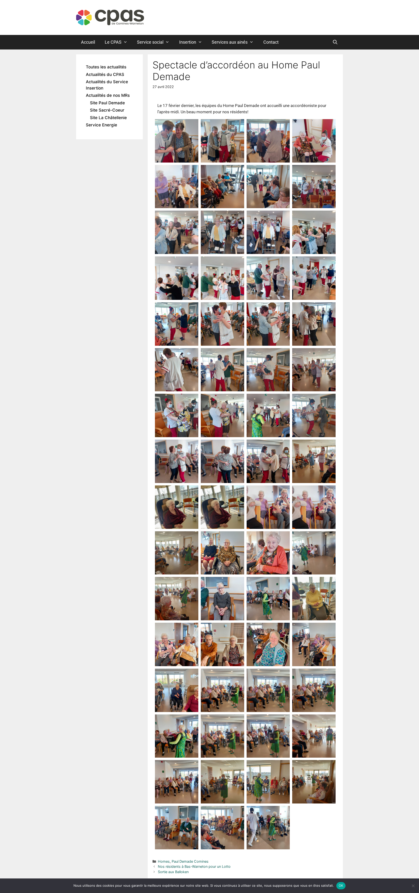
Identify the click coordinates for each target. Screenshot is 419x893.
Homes (164, 861)
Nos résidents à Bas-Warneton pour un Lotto (194, 866)
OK (341, 885)
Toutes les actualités (106, 67)
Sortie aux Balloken (173, 872)
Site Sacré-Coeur (107, 110)
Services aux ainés (230, 42)
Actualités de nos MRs (108, 95)
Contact (271, 42)
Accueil (88, 42)
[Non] (413, 885)
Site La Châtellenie (108, 117)
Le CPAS (113, 42)
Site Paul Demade (107, 102)
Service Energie (101, 125)
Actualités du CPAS (105, 74)
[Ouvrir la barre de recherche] (335, 42)
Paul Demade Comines (190, 861)
